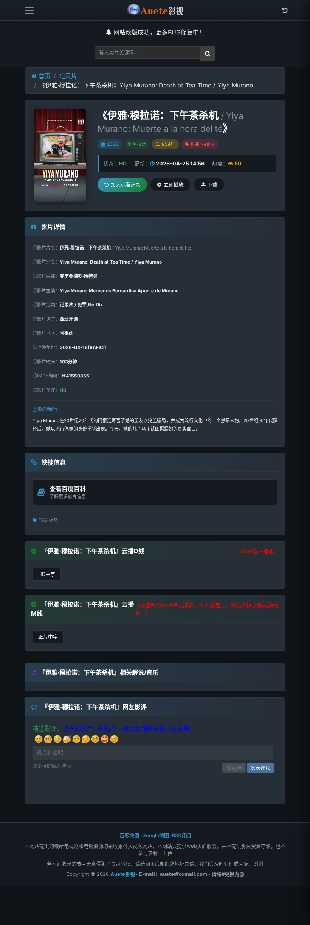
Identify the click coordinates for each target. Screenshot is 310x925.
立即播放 (173, 184)
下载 (212, 184)
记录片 (68, 76)
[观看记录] (284, 10)
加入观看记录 (125, 184)
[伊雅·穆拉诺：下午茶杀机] (60, 155)
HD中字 (46, 574)
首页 (44, 76)
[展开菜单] (29, 10)
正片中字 (48, 636)
